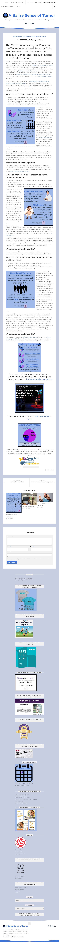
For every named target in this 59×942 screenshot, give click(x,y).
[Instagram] (31, 23)
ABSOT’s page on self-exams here (19, 171)
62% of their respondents (44, 137)
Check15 (34, 65)
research (28, 467)
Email (32, 546)
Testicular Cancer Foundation (22, 797)
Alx (22, 936)
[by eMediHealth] (24, 637)
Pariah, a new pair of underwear (28, 71)
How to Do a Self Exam (34, 2)
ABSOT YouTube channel (30, 337)
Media (19, 6)
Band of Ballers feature (45, 76)
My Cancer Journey (17, 2)
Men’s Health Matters (49, 2)
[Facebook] (28, 23)
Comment (9, 537)
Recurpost (17, 891)
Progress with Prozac (28, 506)
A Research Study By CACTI (29, 40)
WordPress (12, 936)
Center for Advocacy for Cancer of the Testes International (33, 74)
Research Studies (30, 36)
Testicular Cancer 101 (7, 6)
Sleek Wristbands (19, 889)
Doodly (17, 892)
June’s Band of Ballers (46, 65)
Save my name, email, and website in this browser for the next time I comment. (28, 559)
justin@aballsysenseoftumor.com (24, 580)
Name (9, 546)
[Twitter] (26, 23)
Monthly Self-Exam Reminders (22, 794)
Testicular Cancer (41, 36)
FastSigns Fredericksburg (21, 887)
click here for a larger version (39, 379)
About (6, 2)
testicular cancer (35, 467)
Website (9, 552)
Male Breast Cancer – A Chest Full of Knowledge (12, 516)
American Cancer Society (21, 803)
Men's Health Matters (19, 36)
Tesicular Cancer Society (21, 796)
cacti (24, 467)
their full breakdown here (32, 87)
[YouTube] (33, 23)
